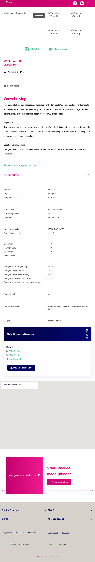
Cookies (65, 533)
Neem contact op (60, 482)
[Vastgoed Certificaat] (23, 546)
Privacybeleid (53, 533)
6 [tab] (57, 556)
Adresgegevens (56, 519)
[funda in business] (70, 546)
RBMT (51, 510)
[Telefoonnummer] (82, 3)
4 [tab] (49, 556)
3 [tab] (45, 556)
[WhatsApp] (75, 3)
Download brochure (22, 368)
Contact (6, 519)
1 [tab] (38, 556)
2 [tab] (42, 556)
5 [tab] (53, 556)
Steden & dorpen (10, 510)
